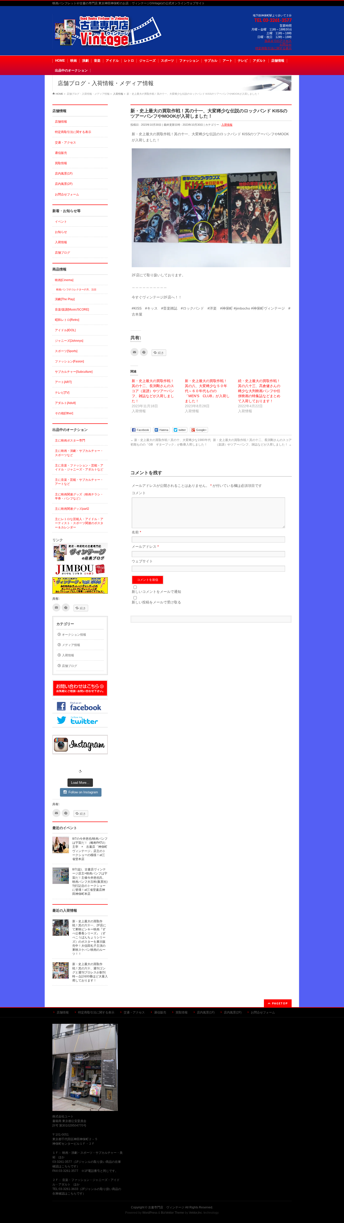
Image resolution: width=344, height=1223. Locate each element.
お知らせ (61, 232)
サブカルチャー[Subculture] (73, 371)
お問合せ (286, 44)
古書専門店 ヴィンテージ (166, 1207)
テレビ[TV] (62, 392)
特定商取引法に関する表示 (273, 48)
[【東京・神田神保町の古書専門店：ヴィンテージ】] (111, 43)
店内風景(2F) (64, 184)
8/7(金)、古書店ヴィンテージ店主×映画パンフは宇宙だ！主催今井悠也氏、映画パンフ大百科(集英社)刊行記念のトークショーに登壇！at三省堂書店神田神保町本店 (90, 882)
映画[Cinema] (64, 280)
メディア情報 (71, 645)
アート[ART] (63, 382)
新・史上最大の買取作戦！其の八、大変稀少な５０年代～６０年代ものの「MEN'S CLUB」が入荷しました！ (207, 391)
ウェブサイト (142, 561)
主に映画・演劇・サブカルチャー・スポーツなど (79, 453)
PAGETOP (280, 1003)
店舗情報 (61, 121)
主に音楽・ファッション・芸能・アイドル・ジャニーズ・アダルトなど (79, 467)
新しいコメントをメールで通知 (156, 592)
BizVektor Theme (172, 1212)
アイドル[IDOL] (65, 330)
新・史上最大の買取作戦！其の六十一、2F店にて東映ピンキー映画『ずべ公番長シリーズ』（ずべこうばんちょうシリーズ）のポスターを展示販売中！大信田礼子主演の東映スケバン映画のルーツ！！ (89, 938)
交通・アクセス (65, 142)
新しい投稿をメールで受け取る (156, 602)
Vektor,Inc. (196, 1212)
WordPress (149, 1212)
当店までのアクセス (278, 41)
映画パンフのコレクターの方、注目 (76, 289)
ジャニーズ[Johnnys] (69, 341)
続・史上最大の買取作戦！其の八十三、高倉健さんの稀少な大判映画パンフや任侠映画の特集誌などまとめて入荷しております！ (259, 391)
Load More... (80, 783)
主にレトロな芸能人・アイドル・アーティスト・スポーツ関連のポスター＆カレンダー (79, 523)
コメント (139, 493)
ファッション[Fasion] (69, 361)
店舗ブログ (62, 252)
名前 (136, 532)
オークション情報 (74, 634)
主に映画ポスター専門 (70, 440)
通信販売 (61, 153)
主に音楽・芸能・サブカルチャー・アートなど (79, 482)
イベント (61, 221)
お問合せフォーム (67, 194)
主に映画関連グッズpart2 (72, 509)
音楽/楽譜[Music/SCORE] (72, 309)
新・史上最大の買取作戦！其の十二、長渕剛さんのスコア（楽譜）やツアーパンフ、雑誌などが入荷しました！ (153, 391)
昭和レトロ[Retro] (67, 320)
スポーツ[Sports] (66, 351)
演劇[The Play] (65, 299)
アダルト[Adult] (65, 403)
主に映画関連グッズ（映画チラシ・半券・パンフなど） (79, 496)
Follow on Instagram (83, 792)
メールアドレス (145, 547)
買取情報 (61, 163)
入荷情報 (226, 124)
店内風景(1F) (64, 173)
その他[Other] (64, 413)
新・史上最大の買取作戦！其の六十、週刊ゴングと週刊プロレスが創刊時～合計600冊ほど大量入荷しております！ (90, 972)
